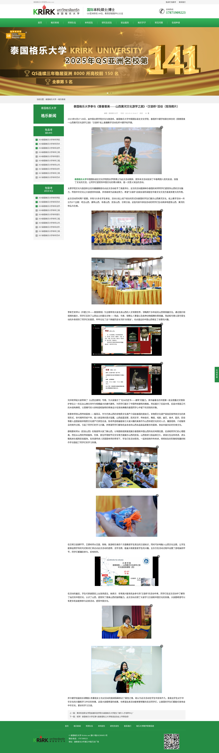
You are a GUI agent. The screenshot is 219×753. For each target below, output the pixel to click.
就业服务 (125, 23)
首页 (40, 23)
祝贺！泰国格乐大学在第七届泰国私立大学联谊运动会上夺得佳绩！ (103, 717)
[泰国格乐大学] (56, 11)
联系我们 (182, 2)
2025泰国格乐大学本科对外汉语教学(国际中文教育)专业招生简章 (49, 169)
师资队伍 (72, 23)
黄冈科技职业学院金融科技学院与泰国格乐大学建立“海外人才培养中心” (105, 713)
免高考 (168, 2)
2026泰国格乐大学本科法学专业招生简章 (49, 148)
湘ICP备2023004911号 (98, 735)
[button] (107, 93)
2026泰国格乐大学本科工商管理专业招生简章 (49, 152)
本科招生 (89, 23)
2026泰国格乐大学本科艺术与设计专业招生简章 (49, 144)
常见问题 (159, 23)
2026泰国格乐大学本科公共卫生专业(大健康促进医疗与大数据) (49, 165)
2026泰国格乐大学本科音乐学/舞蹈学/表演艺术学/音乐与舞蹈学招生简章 (49, 156)
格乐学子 (142, 23)
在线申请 (176, 23)
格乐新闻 (55, 23)
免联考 (173, 2)
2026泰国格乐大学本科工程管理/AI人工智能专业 (49, 161)
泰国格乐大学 (50, 99)
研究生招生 (107, 23)
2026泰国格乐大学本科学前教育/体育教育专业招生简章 (49, 140)
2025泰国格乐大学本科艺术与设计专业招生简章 (49, 177)
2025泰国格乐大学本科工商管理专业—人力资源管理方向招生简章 (49, 173)
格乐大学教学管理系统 (145, 726)
